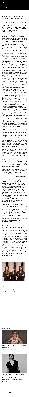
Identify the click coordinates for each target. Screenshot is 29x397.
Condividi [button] (4, 286)
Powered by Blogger (15, 392)
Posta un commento (11, 349)
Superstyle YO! (7, 5)
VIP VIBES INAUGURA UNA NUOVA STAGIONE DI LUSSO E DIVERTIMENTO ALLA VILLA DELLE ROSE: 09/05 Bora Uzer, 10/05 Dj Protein (14, 377)
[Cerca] (26, 2)
